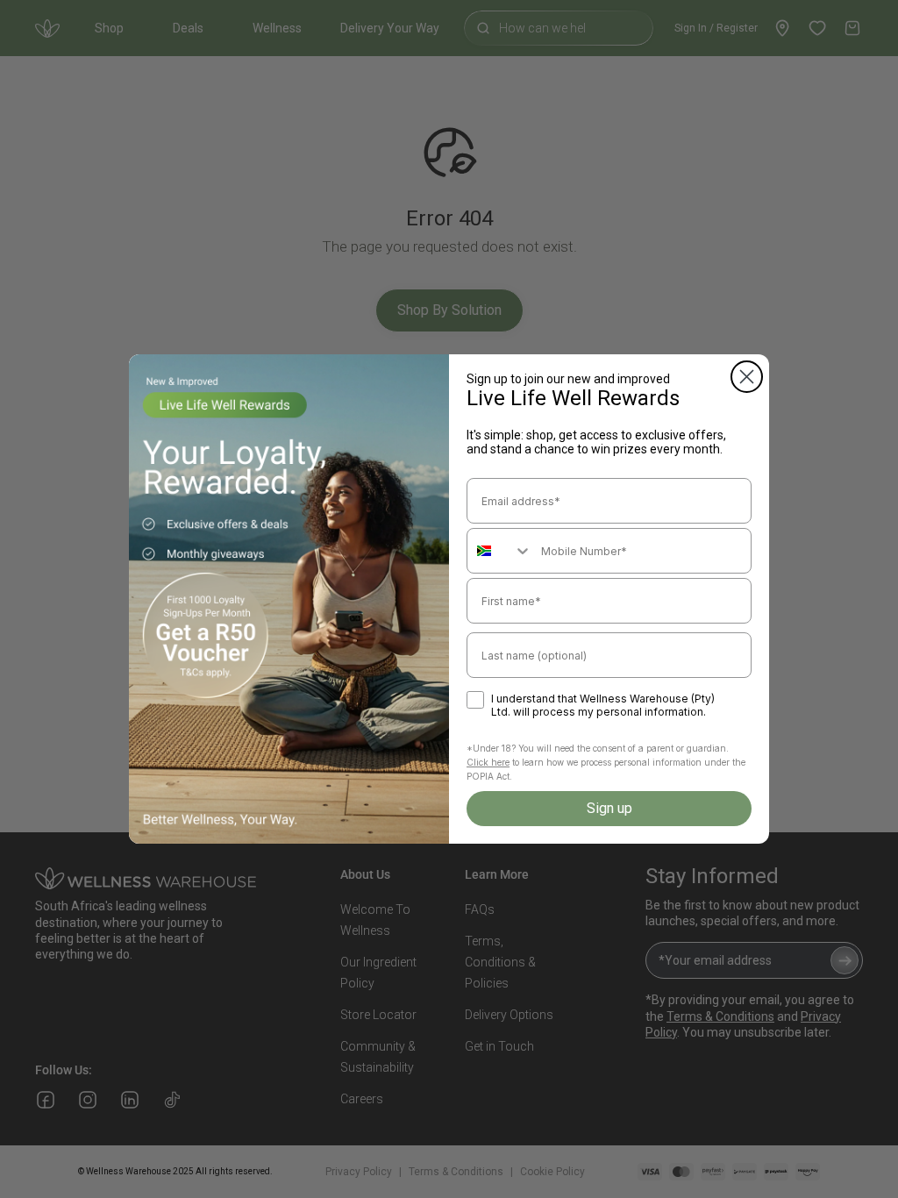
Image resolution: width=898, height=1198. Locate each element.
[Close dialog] (746, 376)
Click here (488, 762)
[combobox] (499, 551)
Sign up (609, 808)
